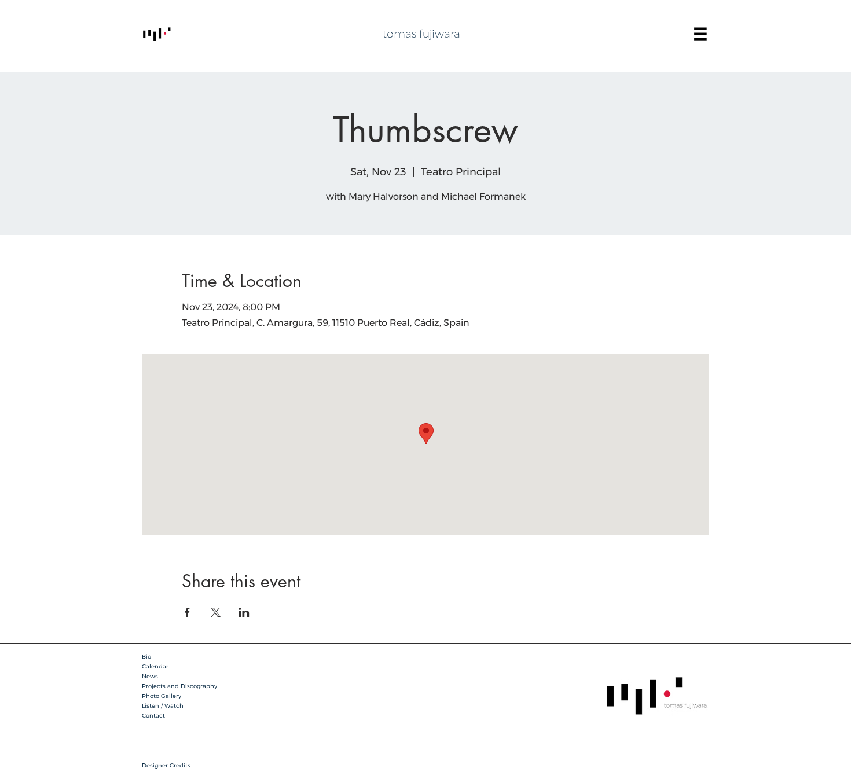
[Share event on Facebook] (187, 612)
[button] (700, 34)
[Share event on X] (215, 612)
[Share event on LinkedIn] (244, 612)
